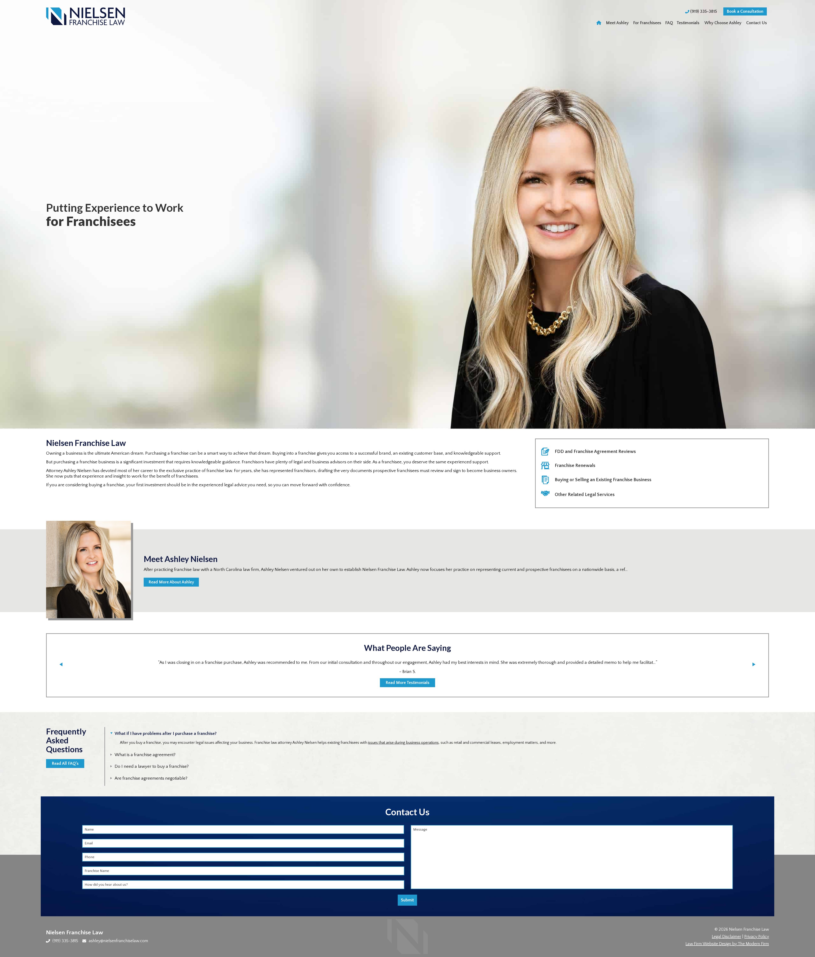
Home (599, 23)
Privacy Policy (756, 936)
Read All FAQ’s (65, 763)
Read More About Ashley (171, 582)
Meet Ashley (617, 23)
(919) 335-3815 (704, 11)
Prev (61, 664)
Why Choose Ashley (722, 23)
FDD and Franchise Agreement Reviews (595, 451)
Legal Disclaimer (726, 936)
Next (754, 664)
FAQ (669, 23)
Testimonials (688, 23)
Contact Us (756, 23)
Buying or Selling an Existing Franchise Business (603, 479)
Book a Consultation (745, 11)
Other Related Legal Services (585, 494)
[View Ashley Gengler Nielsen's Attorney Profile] (88, 581)
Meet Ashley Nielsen (181, 559)
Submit (407, 900)
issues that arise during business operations (403, 743)
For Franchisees (647, 23)
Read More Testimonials (407, 682)
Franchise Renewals (575, 465)
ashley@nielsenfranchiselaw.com (118, 941)
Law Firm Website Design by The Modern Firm (727, 944)
